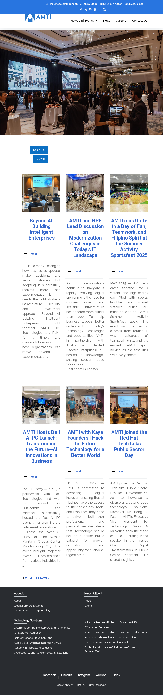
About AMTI (21, 600)
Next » (44, 578)
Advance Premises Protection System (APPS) (110, 622)
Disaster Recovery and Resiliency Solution (109, 642)
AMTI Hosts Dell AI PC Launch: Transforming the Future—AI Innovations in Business (41, 446)
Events (88, 605)
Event (33, 254)
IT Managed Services (96, 627)
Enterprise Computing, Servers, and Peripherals (42, 627)
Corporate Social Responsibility (32, 610)
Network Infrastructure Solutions (33, 647)
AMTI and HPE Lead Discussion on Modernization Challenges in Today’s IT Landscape (85, 238)
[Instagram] (90, 9)
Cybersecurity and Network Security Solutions (41, 652)
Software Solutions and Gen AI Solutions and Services (115, 632)
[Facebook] (81, 9)
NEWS (40, 159)
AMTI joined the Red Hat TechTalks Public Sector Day (129, 443)
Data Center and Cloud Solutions (33, 637)
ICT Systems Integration (28, 632)
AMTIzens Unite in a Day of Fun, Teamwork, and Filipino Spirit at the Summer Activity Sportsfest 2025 (129, 238)
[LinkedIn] (85, 9)
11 (37, 578)
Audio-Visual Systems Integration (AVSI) (37, 642)
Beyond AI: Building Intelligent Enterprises (41, 229)
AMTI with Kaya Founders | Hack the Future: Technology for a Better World (85, 443)
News (87, 600)
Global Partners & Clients (28, 605)
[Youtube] (95, 9)
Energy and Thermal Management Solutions (110, 637)
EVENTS (39, 149)
